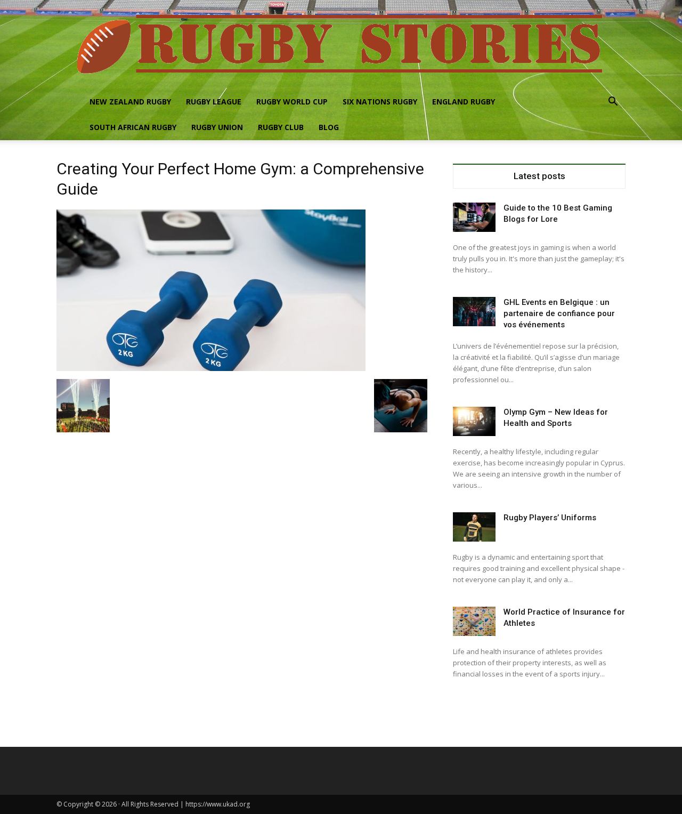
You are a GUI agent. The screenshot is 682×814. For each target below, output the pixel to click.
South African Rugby (133, 127)
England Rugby (463, 101)
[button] (613, 103)
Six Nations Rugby (380, 101)
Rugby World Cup (292, 101)
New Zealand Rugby (130, 101)
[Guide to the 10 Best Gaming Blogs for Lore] (474, 217)
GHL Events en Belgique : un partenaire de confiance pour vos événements (559, 313)
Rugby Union (217, 127)
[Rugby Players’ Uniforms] (474, 527)
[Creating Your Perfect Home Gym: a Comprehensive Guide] (211, 368)
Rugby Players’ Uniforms (550, 517)
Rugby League (213, 101)
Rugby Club (281, 127)
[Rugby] (341, 44)
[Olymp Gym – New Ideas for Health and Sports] (474, 421)
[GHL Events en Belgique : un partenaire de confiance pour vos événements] (474, 311)
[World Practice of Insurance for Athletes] (474, 621)
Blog (329, 127)
